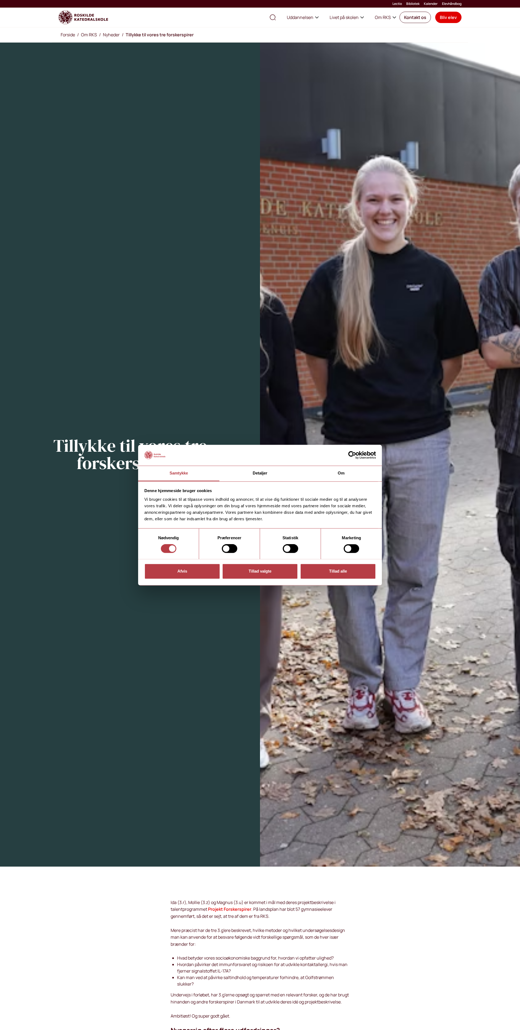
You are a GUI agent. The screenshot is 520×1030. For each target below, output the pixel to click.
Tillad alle (338, 571)
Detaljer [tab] (260, 473)
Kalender (431, 4)
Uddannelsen (300, 17)
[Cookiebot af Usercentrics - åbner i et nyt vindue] (352, 455)
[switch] (229, 548)
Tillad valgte (260, 571)
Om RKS (383, 17)
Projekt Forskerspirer (229, 909)
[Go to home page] (83, 17)
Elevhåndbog (451, 4)
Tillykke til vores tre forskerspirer (160, 35)
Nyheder (111, 35)
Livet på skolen (344, 17)
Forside (68, 35)
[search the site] (272, 17)
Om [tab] (341, 473)
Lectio (397, 4)
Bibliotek (413, 4)
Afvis (182, 571)
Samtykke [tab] (179, 473)
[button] (415, 17)
